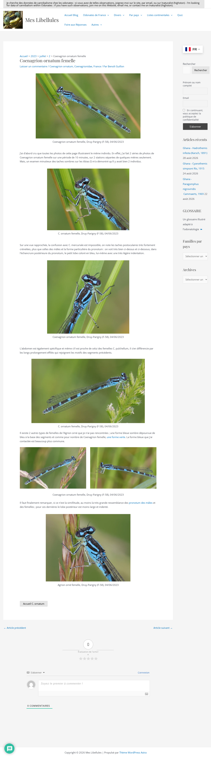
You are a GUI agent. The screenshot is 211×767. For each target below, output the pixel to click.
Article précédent (15, 627)
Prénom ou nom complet (191, 84)
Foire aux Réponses (75, 24)
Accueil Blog (71, 15)
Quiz (180, 15)
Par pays (134, 15)
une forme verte (116, 437)
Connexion (143, 672)
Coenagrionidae (83, 66)
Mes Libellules (42, 19)
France (97, 66)
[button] (103, 4)
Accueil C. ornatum (33, 603)
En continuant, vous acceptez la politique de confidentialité (193, 115)
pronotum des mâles (140, 502)
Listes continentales (158, 15)
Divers (117, 15)
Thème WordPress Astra (133, 752)
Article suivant (163, 627)
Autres (95, 24)
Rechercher (189, 63)
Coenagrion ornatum (61, 66)
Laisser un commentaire (33, 66)
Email (186, 97)
